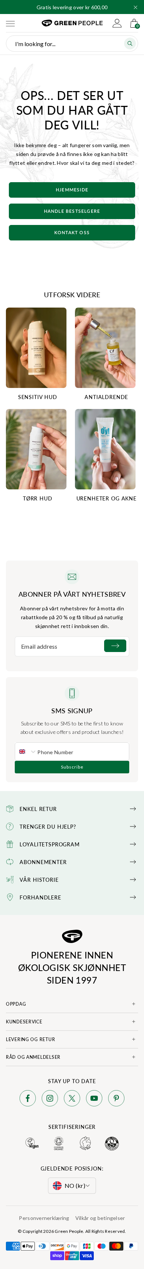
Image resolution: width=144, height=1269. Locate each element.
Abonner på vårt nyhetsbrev (72, 594)
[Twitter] (72, 1099)
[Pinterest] (116, 1099)
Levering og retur (30, 1039)
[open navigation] (10, 23)
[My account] (117, 23)
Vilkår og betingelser (100, 1218)
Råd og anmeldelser (33, 1057)
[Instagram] (50, 1099)
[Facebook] (28, 1099)
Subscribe (72, 767)
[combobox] (26, 751)
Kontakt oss (72, 232)
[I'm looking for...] (130, 43)
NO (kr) (75, 1185)
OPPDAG (16, 1004)
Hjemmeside (72, 190)
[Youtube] (94, 1099)
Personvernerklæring (44, 1218)
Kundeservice (24, 1022)
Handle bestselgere (72, 211)
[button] (135, 7)
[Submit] (115, 645)
